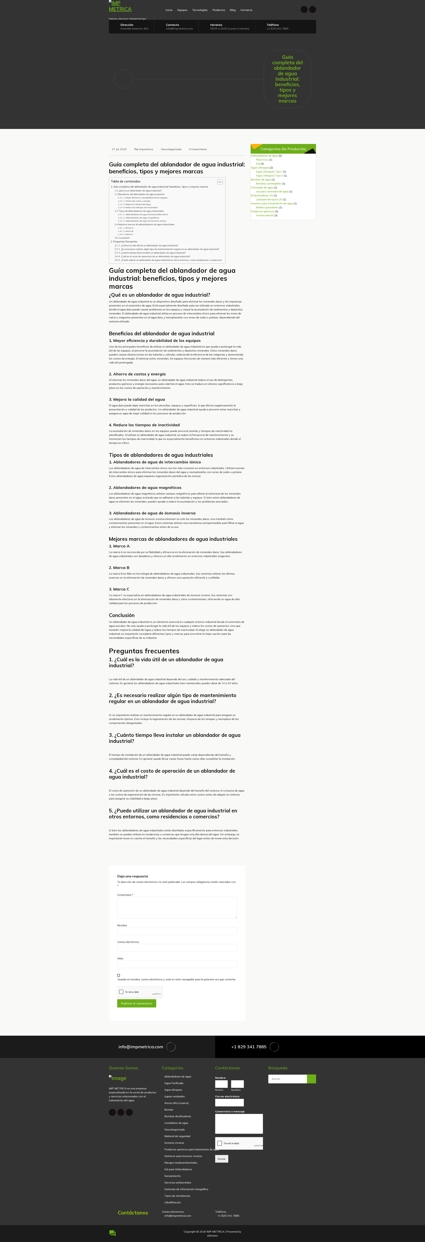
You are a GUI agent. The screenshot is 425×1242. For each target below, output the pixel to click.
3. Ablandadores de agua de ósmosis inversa (144, 221)
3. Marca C (128, 234)
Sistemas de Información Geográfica (186, 1189)
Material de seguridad (177, 1136)
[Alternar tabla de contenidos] (218, 182)
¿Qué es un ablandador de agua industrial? (140, 190)
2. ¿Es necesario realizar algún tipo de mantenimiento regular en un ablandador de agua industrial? (169, 249)
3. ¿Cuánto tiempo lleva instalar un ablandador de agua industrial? (152, 252)
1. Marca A (128, 228)
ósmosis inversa (174, 1142)
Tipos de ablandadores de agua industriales (141, 211)
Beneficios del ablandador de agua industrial (141, 194)
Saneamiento (172, 1176)
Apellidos (236, 1090)
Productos (218, 10)
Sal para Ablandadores (178, 1169)
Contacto (246, 10)
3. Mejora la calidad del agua (137, 204)
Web (120, 958)
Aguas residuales (174, 1096)
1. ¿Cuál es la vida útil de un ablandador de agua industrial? (148, 245)
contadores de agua (176, 1122)
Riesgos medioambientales (180, 1162)
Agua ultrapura (173, 1089)
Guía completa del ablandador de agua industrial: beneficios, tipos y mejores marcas (160, 186)
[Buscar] (311, 1078)
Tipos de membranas (177, 1195)
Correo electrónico (128, 942)
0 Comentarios (198, 149)
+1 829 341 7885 (278, 28)
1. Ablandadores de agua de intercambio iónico (145, 214)
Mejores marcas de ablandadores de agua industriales (146, 224)
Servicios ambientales (177, 1182)
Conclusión (124, 238)
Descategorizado (171, 149)
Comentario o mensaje (230, 1111)
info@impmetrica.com (179, 28)
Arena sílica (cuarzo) (176, 1103)
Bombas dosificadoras (177, 1116)
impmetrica (146, 149)
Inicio (169, 10)
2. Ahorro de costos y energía (136, 201)
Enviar (222, 1158)
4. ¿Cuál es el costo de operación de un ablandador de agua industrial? (154, 256)
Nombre (122, 925)
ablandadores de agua (177, 1076)
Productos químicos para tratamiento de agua (191, 1149)
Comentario (125, 894)
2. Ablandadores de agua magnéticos (141, 217)
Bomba (168, 1109)
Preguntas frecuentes (125, 241)
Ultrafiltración (172, 1202)
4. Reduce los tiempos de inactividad (140, 207)
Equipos (182, 10)
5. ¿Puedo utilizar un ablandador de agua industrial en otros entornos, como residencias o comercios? (170, 260)
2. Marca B (128, 231)
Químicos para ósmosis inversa (183, 1156)
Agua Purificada (173, 1083)
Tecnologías (200, 10)
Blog (233, 10)
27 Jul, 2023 (119, 149)
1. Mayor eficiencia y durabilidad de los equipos (145, 197)
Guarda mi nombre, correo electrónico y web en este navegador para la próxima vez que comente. (177, 979)
